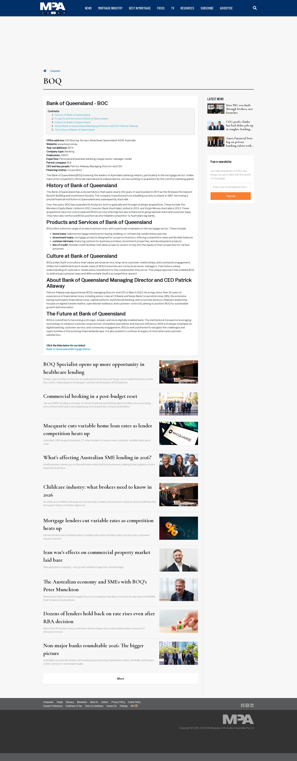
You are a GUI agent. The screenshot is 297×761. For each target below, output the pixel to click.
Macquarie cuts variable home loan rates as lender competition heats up (97, 429)
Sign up (230, 196)
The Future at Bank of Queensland (74, 129)
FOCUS (161, 8)
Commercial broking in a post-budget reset (90, 396)
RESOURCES (187, 8)
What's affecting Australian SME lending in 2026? (97, 457)
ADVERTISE (226, 8)
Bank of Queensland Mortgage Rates (68, 349)
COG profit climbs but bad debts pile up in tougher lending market (239, 125)
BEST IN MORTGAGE (140, 8)
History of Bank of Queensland (72, 114)
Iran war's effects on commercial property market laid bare (96, 556)
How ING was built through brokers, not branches (239, 109)
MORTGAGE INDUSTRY (110, 8)
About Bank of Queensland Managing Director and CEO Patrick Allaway (96, 126)
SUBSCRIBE (207, 8)
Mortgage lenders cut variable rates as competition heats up (98, 524)
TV (172, 8)
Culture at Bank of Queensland (72, 122)
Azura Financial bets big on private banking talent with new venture (239, 142)
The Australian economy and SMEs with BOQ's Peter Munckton (95, 585)
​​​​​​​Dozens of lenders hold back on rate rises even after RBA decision (99, 617)
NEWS (88, 8)
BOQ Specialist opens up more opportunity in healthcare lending (93, 368)
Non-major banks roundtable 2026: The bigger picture (93, 649)
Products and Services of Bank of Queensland (81, 118)
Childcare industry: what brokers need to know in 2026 (97, 491)
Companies (55, 70)
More (120, 678)
